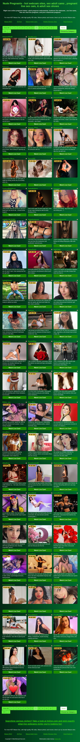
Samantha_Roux (8, 158)
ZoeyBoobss (58, 615)
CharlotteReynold (60, 219)
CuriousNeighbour (9, 188)
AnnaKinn (6, 432)
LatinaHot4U (58, 280)
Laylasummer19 (8, 675)
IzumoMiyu (32, 97)
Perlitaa (5, 97)
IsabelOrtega (7, 249)
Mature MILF (8, 21)
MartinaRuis (58, 341)
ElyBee (56, 554)
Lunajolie (31, 524)
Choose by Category (68, 31)
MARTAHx (57, 249)
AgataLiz (5, 127)
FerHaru (5, 554)
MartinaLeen (58, 127)
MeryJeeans (32, 432)
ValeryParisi (32, 249)
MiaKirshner (58, 585)
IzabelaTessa (7, 280)
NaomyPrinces (7, 493)
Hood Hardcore (67, 21)
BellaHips (57, 188)
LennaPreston (59, 493)
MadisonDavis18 (34, 646)
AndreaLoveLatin (60, 310)
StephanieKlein (59, 463)
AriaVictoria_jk (33, 280)
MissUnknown (59, 371)
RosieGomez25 (33, 463)
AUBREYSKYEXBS (8, 219)
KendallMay (32, 341)
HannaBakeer (33, 615)
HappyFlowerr (7, 615)
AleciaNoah (32, 493)
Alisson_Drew (33, 127)
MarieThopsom (59, 158)
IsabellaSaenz (33, 188)
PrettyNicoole (33, 66)
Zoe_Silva (31, 402)
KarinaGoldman (59, 97)
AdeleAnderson (33, 219)
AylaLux (31, 310)
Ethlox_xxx (6, 402)
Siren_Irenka (6, 310)
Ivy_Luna (57, 524)
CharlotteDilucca (59, 66)
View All (6, 28)
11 (51, 28)
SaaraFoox (32, 554)
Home (63, 28)
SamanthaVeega (8, 646)
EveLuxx (5, 66)
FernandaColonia (8, 585)
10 (47, 28)
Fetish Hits (58, 739)
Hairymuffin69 (7, 37)
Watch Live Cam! (14, 63)
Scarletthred (6, 524)
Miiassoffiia (32, 585)
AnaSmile (57, 37)
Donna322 (31, 158)
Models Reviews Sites (50, 21)
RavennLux (58, 432)
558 (5, 31)
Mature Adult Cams (31, 21)
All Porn (19, 21)
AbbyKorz (5, 463)
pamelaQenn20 (59, 402)
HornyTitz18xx (7, 371)
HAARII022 (57, 646)
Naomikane (6, 341)
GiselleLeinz (32, 37)
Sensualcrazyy (33, 371)
